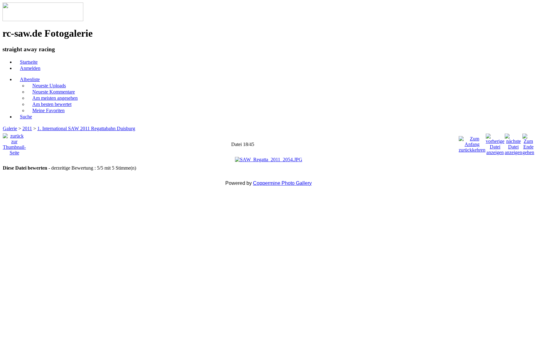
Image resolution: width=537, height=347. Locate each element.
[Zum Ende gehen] (528, 142)
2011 (27, 128)
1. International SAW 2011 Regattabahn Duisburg (86, 128)
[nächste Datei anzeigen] (513, 142)
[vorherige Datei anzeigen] (495, 142)
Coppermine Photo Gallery (282, 183)
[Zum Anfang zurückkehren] (472, 142)
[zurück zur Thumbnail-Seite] (14, 142)
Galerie (10, 128)
